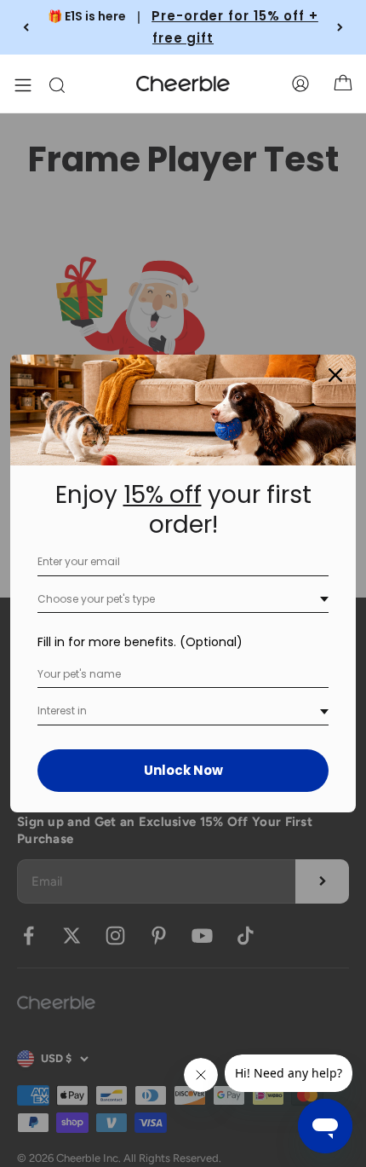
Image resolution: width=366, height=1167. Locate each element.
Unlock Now (183, 770)
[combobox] (183, 599)
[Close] (335, 375)
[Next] (340, 27)
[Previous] (26, 27)
